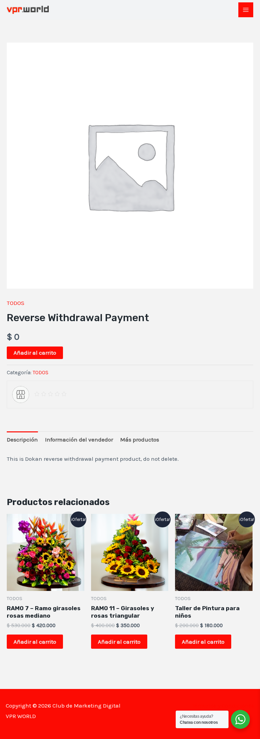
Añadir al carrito (35, 352)
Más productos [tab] (139, 439)
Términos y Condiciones (223, 705)
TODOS (15, 303)
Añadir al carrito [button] (35, 641)
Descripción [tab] (22, 439)
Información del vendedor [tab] (79, 439)
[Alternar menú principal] (245, 9)
